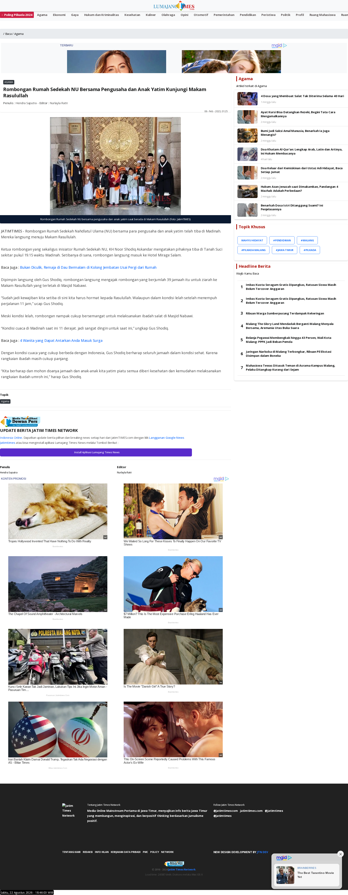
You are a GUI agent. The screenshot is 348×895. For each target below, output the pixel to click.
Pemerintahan (224, 15)
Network (167, 852)
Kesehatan (132, 15)
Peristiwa (268, 15)
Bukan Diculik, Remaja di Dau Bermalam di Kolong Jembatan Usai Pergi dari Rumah (88, 267)
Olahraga (168, 15)
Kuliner (151, 15)
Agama (42, 15)
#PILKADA (309, 250)
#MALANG (307, 240)
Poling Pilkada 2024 (18, 15)
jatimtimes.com (251, 811)
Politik (285, 15)
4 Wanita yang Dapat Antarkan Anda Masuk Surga (61, 340)
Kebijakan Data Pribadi (126, 852)
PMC (145, 852)
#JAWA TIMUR (284, 250)
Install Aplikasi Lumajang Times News (97, 452)
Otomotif (201, 15)
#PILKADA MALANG (253, 250)
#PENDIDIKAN (282, 240)
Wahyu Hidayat (252, 240)
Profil (300, 15)
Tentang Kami (71, 852)
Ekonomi (59, 15)
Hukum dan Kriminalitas (101, 15)
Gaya (75, 15)
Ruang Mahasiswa (323, 15)
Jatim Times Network (181, 869)
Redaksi (88, 852)
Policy (154, 852)
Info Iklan (102, 852)
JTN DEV (262, 852)
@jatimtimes (274, 811)
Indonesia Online (11, 438)
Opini (184, 15)
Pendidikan (248, 15)
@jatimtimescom (225, 811)
